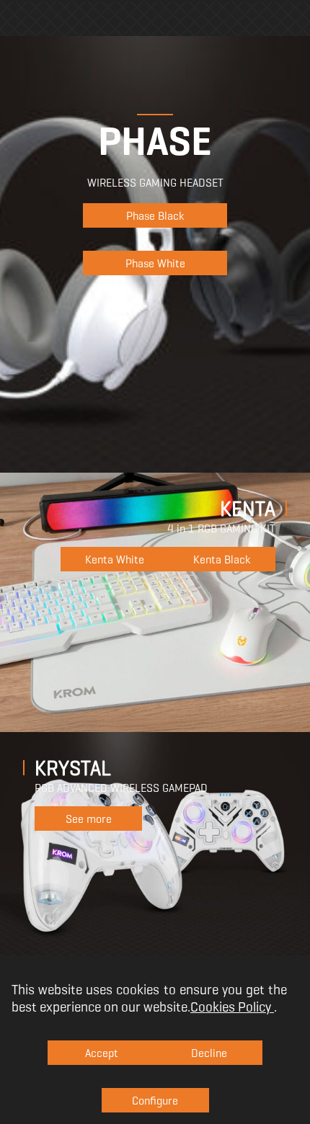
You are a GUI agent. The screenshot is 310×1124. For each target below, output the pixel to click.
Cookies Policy (230, 1006)
